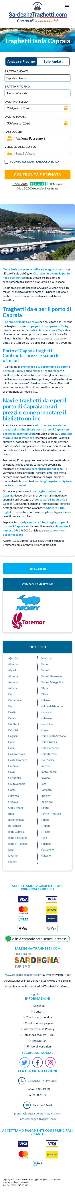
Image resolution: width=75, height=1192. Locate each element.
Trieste (45, 831)
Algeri (12, 670)
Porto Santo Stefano (53, 736)
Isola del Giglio (17, 837)
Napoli (45, 670)
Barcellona (15, 700)
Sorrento (46, 789)
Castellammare (17, 760)
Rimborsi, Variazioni (39, 1046)
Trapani (45, 825)
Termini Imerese (51, 813)
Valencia (46, 843)
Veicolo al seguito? (20, 146)
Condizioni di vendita (39, 1017)
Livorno (13, 855)
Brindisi (13, 730)
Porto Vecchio (50, 748)
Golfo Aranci (16, 807)
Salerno (45, 766)
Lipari (11, 849)
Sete (43, 783)
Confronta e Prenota (37, 174)
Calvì (11, 742)
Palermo (46, 700)
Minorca (46, 658)
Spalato (45, 795)
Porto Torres (49, 742)
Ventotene (47, 849)
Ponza (45, 730)
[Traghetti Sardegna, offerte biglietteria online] (37, 6)
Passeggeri (13, 131)
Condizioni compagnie (39, 1023)
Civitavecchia (16, 783)
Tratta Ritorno (17, 86)
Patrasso (46, 718)
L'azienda (39, 1005)
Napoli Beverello (51, 676)
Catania (13, 766)
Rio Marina (48, 760)
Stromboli (47, 801)
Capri (11, 748)
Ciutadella (14, 777)
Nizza (44, 688)
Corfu (11, 789)
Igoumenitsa (16, 819)
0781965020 (22, 530)
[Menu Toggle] (67, 7)
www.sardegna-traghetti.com (23, 974)
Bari (10, 706)
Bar (10, 694)
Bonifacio (14, 724)
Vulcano (46, 855)
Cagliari (13, 736)
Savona (45, 777)
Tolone (45, 819)
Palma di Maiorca (52, 706)
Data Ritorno (15, 116)
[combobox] (37, 78)
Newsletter (39, 1040)
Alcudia (13, 664)
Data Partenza (16, 101)
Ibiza (11, 813)
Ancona (13, 682)
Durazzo (13, 795)
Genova (13, 801)
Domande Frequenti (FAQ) (38, 1034)
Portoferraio (49, 754)
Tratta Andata (17, 71)
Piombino (47, 724)
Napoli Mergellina (52, 682)
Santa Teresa (49, 771)
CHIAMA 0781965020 (42, 1080)
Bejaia (12, 718)
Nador (45, 664)
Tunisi (44, 837)
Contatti (39, 1011)
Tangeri (45, 807)
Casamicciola (16, 754)
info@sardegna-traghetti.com (37, 1118)
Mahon (12, 861)
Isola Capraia (16, 831)
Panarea (46, 712)
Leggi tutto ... (37, 994)
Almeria (13, 676)
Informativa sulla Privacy (38, 1029)
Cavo (11, 771)
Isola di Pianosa (17, 843)
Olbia (44, 694)
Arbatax (13, 688)
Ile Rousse (14, 825)
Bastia (12, 712)
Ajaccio (13, 658)
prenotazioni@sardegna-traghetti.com (37, 1113)
